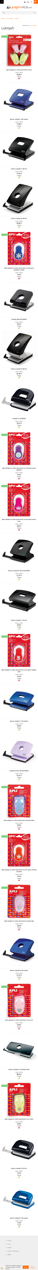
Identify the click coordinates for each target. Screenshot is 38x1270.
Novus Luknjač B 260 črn (19, 369)
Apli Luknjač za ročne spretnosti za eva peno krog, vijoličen (19, 469)
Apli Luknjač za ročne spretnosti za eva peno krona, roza (19, 520)
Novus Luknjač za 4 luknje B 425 (19, 1069)
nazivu (34, 25)
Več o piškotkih (33, 1267)
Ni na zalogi (5, 36)
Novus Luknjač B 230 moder (19, 970)
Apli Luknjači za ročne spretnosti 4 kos (19, 70)
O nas (9, 1244)
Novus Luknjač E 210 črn (19, 1168)
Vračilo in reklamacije (13, 1251)
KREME (9, 1254)
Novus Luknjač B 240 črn (19, 218)
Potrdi (25, 1267)
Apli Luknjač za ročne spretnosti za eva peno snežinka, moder (19, 269)
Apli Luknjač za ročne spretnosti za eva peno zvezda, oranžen (19, 870)
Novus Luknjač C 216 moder (19, 721)
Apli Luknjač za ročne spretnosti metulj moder (19, 820)
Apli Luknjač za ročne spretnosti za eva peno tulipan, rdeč (19, 671)
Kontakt (10, 1247)
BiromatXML (10, 18)
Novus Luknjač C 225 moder (19, 119)
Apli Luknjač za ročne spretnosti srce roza (19, 1020)
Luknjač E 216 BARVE (19, 418)
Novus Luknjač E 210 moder (19, 1218)
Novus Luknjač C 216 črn (19, 620)
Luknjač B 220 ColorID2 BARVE (19, 771)
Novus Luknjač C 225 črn (19, 169)
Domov (3, 18)
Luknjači (17, 18)
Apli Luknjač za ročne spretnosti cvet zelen (19, 1119)
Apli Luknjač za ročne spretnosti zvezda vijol (19, 921)
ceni (30, 25)
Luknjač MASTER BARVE (19, 319)
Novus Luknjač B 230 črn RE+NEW (19, 570)
